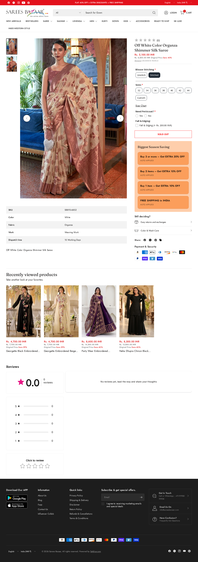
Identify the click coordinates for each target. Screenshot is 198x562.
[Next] (120, 118)
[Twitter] (13, 2)
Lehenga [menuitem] (77, 21)
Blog (40, 500)
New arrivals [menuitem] (13, 21)
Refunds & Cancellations (81, 513)
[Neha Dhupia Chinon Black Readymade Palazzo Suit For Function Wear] (136, 311)
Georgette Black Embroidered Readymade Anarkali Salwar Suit (23, 351)
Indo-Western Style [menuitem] (19, 28)
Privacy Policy (76, 495)
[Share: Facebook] (145, 240)
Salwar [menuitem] (61, 21)
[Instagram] (18, 2)
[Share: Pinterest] (156, 240)
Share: (138, 240)
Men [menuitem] (92, 21)
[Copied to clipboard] (160, 240)
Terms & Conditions (79, 518)
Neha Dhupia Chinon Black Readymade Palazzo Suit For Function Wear (134, 351)
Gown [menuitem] (115, 21)
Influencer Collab (46, 513)
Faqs (40, 504)
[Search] (154, 12)
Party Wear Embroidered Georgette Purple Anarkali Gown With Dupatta (95, 351)
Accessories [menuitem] (143, 21)
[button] (35, 406)
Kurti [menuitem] (105, 21)
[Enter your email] (141, 497)
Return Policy (76, 509)
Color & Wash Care (150, 230)
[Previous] (26, 118)
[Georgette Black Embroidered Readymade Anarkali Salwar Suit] (23, 311)
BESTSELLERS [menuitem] (32, 21)
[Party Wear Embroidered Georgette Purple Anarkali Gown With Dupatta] (99, 311)
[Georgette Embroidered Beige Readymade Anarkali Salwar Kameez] (61, 311)
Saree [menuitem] (46, 21)
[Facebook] (8, 2)
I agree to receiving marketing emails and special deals (124, 505)
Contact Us (43, 509)
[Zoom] (121, 44)
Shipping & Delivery (79, 500)
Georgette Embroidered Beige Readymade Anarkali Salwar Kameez (60, 351)
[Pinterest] (28, 2)
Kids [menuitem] (126, 21)
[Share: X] (150, 240)
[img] (145, 40)
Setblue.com (95, 551)
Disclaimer (75, 504)
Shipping (138, 60)
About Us (42, 495)
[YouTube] (23, 2)
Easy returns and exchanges (153, 222)
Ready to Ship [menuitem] (161, 21)
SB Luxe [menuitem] (178, 21)
